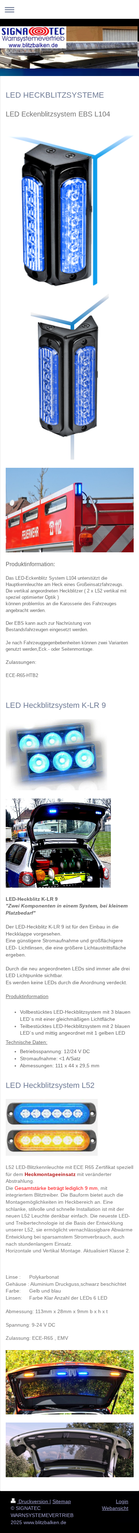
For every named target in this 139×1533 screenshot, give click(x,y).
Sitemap (61, 1501)
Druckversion (33, 1501)
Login (122, 1501)
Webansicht (115, 1508)
